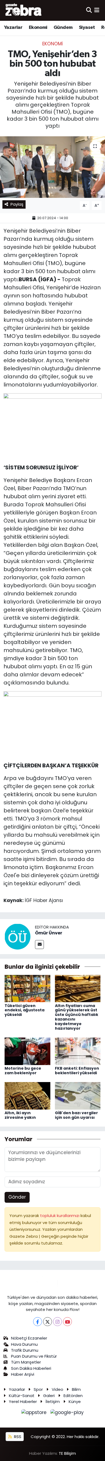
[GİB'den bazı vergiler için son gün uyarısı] (78, 1095)
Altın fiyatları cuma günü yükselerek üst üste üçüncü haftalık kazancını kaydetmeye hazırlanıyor (76, 1017)
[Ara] (89, 10)
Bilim (76, 1389)
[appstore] (34, 1413)
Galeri (49, 1395)
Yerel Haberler (23, 1401)
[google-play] (67, 1413)
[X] (47, 1321)
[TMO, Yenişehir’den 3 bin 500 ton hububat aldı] (52, 167)
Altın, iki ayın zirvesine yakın (20, 1115)
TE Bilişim (67, 1453)
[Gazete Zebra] (24, 10)
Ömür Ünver (48, 933)
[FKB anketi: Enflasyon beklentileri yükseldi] (78, 1051)
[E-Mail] (39, 944)
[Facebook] (37, 1321)
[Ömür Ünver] (17, 936)
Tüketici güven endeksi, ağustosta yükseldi (24, 1010)
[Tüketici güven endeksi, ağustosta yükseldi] (27, 988)
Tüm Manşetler (26, 1362)
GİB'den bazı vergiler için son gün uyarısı (76, 1115)
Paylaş (16, 204)
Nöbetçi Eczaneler (29, 1338)
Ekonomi (38, 27)
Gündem (63, 27)
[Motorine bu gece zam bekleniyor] (27, 1051)
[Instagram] (57, 1321)
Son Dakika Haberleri (31, 1368)
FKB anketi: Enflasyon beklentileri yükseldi (77, 1071)
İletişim (53, 1401)
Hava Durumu (24, 1344)
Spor (38, 1389)
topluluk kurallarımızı (60, 1215)
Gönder (17, 1197)
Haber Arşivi (22, 1374)
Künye (75, 1401)
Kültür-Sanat (21, 1395)
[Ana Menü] (96, 10)
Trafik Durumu (24, 1350)
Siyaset (87, 27)
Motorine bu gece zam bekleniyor (23, 1071)
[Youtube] (67, 1321)
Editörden (73, 1395)
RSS (17, 1436)
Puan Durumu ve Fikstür (34, 1356)
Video (57, 1389)
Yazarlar (13, 27)
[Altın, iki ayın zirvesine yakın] (27, 1095)
